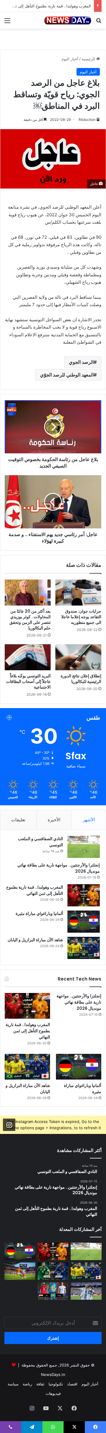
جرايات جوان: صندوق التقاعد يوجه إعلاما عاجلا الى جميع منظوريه (81, 616)
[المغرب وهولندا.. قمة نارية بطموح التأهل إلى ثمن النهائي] (83, 895)
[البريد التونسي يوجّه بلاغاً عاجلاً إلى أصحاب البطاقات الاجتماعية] (28, 657)
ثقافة (40, 1384)
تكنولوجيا (56, 1384)
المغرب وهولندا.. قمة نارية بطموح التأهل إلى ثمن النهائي (34, 890)
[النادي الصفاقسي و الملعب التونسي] (83, 847)
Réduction (87, 119)
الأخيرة (54, 819)
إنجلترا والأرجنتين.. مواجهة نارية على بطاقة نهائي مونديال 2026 (79, 1002)
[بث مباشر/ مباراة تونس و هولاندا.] (19, 1271)
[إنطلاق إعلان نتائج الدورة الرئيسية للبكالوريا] (78, 657)
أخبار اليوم (70, 58)
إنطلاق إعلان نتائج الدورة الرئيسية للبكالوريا (81, 678)
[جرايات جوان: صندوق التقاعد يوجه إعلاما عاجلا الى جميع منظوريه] (78, 593)
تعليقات (18, 819)
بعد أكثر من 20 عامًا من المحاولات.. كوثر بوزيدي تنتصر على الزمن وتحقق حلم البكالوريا (30, 619)
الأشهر (89, 819)
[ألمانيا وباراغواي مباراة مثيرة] (83, 922)
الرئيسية (89, 58)
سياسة (13, 1384)
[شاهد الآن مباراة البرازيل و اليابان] (83, 948)
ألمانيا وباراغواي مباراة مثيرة (39, 913)
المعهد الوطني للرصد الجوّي (67, 375)
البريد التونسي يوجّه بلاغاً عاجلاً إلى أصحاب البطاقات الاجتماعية (28, 681)
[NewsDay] (67, 20)
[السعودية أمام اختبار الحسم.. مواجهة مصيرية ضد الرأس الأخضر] (53, 1271)
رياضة (27, 1384)
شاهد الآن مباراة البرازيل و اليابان (35, 940)
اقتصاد (72, 1384)
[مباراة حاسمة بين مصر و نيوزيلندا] (53, 1291)
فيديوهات (53, 1393)
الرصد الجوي (81, 362)
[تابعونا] (9, 1125)
